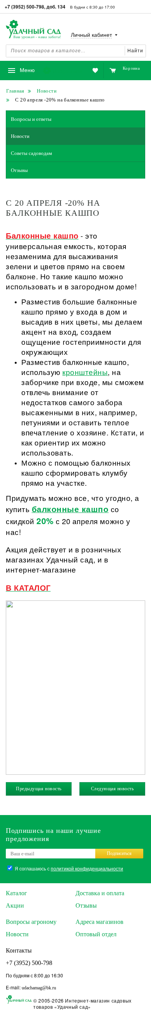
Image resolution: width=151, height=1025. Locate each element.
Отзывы (19, 170)
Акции (15, 905)
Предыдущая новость (38, 788)
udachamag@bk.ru (39, 988)
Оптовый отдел (96, 934)
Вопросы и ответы (31, 119)
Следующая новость (112, 788)
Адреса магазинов (100, 921)
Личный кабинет (91, 35)
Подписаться (119, 853)
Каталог (16, 893)
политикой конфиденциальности (87, 868)
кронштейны (85, 372)
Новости (20, 136)
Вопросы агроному (31, 921)
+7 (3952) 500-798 (29, 963)
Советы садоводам (31, 153)
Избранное (67, 71)
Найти (135, 50)
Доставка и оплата (100, 893)
